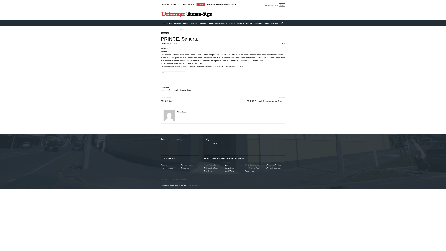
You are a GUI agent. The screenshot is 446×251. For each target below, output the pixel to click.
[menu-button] (164, 23)
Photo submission (167, 168)
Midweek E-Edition (211, 168)
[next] (244, 4)
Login (282, 5)
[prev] (240, 4)
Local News (170, 30)
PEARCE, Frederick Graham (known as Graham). (266, 101)
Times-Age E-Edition (211, 165)
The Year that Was (252, 168)
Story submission (187, 165)
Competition (229, 168)
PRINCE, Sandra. (179, 39)
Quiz (226, 165)
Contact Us (185, 168)
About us (164, 165)
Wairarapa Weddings (273, 165)
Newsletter (208, 171)
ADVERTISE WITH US (271, 5)
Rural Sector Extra (252, 165)
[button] (282, 23)
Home (163, 30)
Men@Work (229, 171)
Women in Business (273, 168)
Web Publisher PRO (195, 185)
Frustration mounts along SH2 (217, 4)
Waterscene (249, 171)
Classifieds (164, 43)
